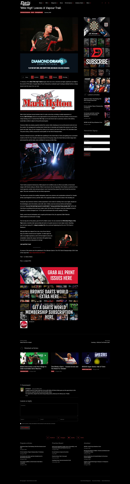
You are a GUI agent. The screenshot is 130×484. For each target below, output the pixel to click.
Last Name (87, 140)
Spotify (72, 437)
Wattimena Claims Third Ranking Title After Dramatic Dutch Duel (92, 99)
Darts (32, 12)
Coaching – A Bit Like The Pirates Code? (100, 342)
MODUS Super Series (86, 369)
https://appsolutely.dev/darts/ (37, 253)
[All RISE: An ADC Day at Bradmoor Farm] (107, 123)
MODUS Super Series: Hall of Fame (93, 367)
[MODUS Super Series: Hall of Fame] (96, 358)
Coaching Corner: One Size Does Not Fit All (61, 460)
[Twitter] (108, 3)
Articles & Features (25, 12)
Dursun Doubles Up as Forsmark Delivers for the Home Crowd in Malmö (96, 456)
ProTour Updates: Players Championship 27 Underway (31, 452)
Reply (26, 395)
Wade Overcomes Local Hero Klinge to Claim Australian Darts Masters (33, 368)
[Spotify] (68, 437)
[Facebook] (102, 3)
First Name (87, 134)
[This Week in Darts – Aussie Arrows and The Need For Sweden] (65, 358)
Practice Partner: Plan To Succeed (59, 456)
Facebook (52, 437)
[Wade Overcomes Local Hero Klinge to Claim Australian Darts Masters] (34, 358)
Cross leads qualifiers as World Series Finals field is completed (31, 462)
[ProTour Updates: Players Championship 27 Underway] (107, 107)
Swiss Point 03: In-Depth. (26, 342)
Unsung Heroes (39, 12)
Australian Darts (24, 371)
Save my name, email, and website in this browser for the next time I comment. (38, 423)
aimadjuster (31, 321)
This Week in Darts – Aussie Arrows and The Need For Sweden (64, 368)
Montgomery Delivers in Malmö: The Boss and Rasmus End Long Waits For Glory (96, 451)
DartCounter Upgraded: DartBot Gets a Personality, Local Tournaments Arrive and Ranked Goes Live (64, 447)
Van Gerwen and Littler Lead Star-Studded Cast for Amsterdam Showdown (92, 114)
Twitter (82, 437)
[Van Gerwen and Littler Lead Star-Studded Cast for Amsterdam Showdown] (107, 115)
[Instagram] (105, 3)
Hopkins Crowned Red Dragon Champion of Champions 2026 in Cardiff (96, 462)
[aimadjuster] (23, 324)
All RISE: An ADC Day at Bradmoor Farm (93, 122)
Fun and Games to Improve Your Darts (60, 452)
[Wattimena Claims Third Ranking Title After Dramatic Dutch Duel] (107, 100)
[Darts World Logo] (28, 3)
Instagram (63, 437)
